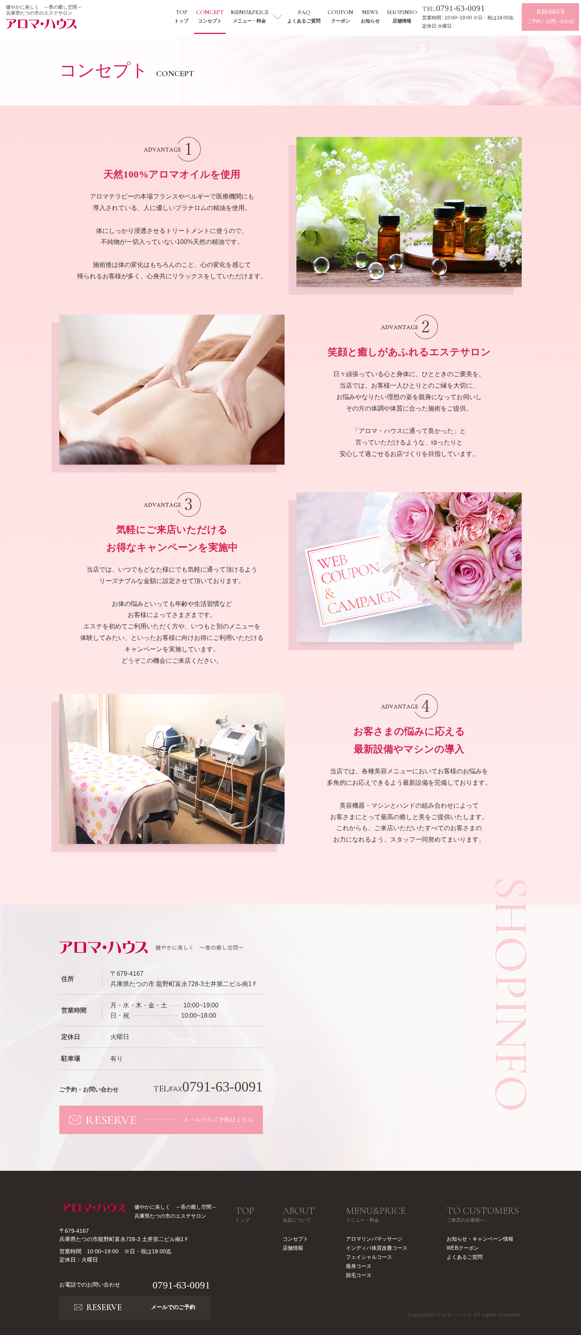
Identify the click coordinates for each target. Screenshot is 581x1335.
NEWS (370, 16)
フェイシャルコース (369, 1257)
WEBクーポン (463, 1248)
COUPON (340, 16)
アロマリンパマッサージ (374, 1239)
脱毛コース (359, 1275)
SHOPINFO (402, 16)
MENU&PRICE (249, 16)
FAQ (304, 16)
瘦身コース (359, 1266)
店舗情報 (293, 1248)
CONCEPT (210, 16)
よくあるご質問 (465, 1257)
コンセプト (295, 1239)
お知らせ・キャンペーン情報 (480, 1239)
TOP (181, 16)
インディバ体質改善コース (376, 1248)
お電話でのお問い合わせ (134, 1285)
